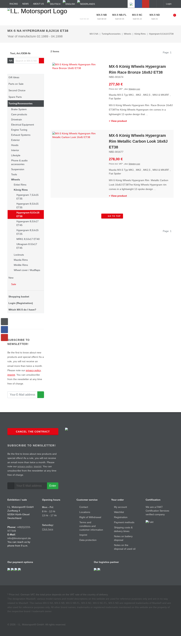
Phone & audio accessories (19, 162)
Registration (120, 517)
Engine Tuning (19, 129)
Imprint (83, 534)
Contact (83, 507)
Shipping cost (134, 89)
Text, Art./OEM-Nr (20, 53)
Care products (19, 114)
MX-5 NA (84, 16)
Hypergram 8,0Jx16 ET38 (161, 34)
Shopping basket (18, 296)
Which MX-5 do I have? (22, 309)
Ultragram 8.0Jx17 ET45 (26, 246)
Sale (13, 284)
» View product (118, 121)
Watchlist (119, 512)
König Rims (21, 189)
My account (120, 507)
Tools (14, 174)
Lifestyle (15, 155)
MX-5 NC (137, 16)
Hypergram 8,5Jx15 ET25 (27, 232)
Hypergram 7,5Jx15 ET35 (27, 196)
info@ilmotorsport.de (19, 538)
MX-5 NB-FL (119, 16)
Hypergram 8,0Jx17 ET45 (27, 223)
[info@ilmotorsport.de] (160, 4)
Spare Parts (15, 96)
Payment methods (124, 522)
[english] (69, 4)
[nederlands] (86, 4)
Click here (47, 529)
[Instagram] (131, 4)
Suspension (17, 169)
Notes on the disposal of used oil (124, 547)
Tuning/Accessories (20, 103)
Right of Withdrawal (90, 517)
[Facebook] (138, 4)
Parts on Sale (16, 83)
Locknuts (19, 254)
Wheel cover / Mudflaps (27, 270)
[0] (172, 16)
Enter (52, 485)
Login (168, 4)
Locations (84, 512)
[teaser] (40, 394)
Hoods (14, 145)
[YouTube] (145, 4)
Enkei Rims (20, 184)
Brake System (19, 109)
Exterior (15, 140)
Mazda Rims (21, 259)
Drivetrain (16, 119)
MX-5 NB (102, 16)
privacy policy (33, 370)
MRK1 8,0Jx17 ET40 (28, 239)
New (10, 277)
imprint (11, 374)
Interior (15, 150)
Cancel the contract (33, 431)
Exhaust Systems (20, 134)
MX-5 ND (155, 16)
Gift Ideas (13, 77)
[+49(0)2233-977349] (152, 4)
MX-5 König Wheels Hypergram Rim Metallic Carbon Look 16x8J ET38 (138, 141)
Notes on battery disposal (123, 538)
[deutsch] (54, 4)
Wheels (15, 179)
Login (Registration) (20, 303)
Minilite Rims (21, 265)
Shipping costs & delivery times (123, 529)
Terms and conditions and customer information (91, 526)
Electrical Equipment (22, 124)
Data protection (88, 540)
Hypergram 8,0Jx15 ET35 (27, 205)
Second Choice (16, 90)
